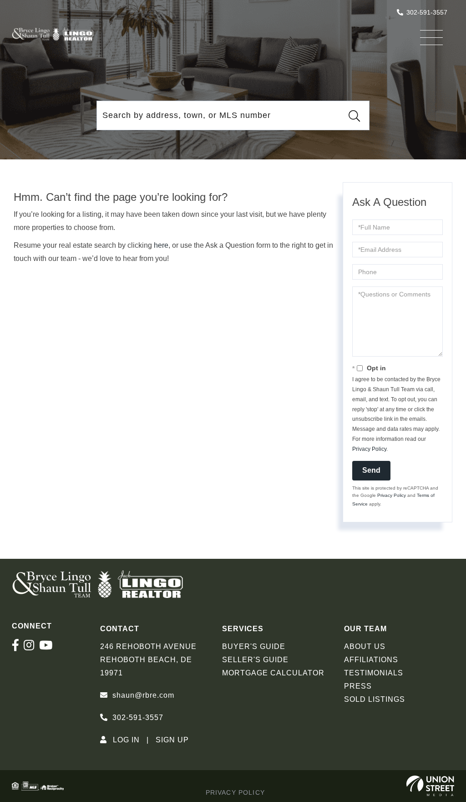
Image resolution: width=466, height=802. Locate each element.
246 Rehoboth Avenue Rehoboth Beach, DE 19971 (148, 660)
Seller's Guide (255, 660)
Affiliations (371, 660)
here (161, 245)
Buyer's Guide (253, 646)
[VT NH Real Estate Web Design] (430, 786)
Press (358, 686)
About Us (364, 646)
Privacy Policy (369, 449)
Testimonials (373, 673)
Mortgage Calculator (273, 673)
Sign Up (172, 740)
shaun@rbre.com (143, 695)
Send (371, 470)
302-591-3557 (426, 12)
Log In (126, 740)
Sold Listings (374, 699)
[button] (354, 115)
